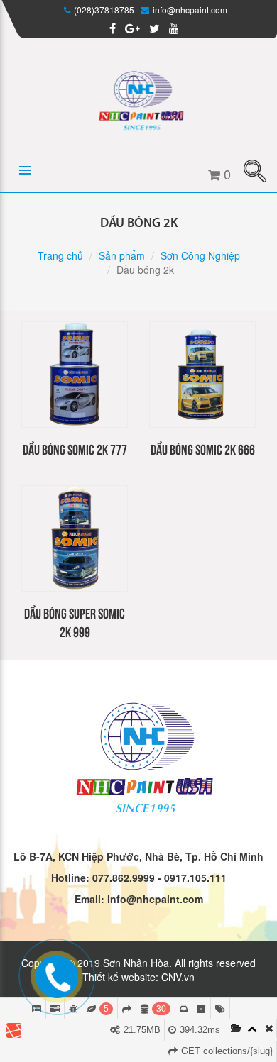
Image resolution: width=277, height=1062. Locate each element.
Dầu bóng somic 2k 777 (75, 449)
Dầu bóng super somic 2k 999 (74, 622)
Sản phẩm (122, 255)
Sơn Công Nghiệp (200, 255)
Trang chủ (60, 255)
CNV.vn (178, 977)
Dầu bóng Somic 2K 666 (203, 449)
